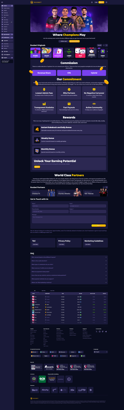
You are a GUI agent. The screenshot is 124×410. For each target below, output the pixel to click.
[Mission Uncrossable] (91, 53)
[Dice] (80, 53)
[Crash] (47, 53)
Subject (72, 209)
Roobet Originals (37, 45)
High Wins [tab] (43, 290)
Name (34, 203)
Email (71, 203)
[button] (7, 46)
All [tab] (34, 290)
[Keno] (103, 53)
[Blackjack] (58, 53)
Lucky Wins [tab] (52, 290)
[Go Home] (35, 2)
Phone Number (35, 209)
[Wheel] (35, 53)
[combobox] (101, 352)
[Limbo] (69, 53)
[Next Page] (106, 45)
